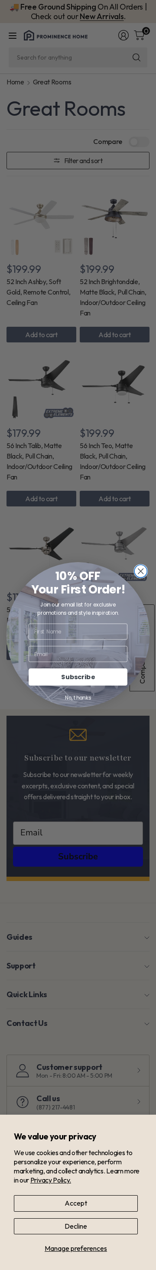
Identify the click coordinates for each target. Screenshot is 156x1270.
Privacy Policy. (50, 1180)
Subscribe (77, 677)
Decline (76, 1226)
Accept (76, 1203)
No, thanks (78, 698)
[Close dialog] (140, 571)
